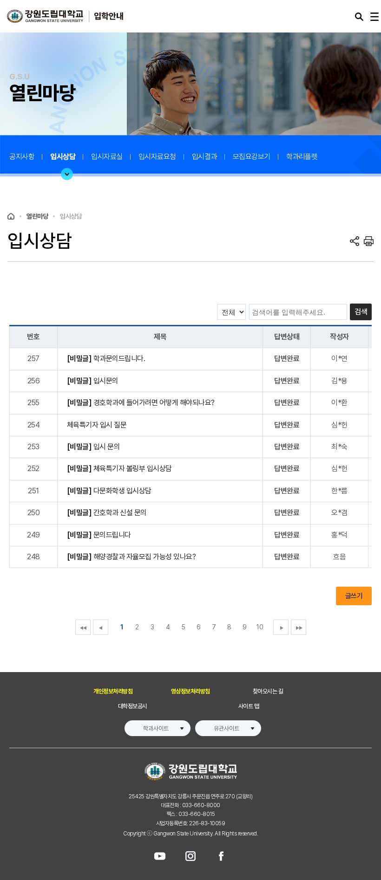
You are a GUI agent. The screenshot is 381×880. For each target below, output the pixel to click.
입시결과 (204, 156)
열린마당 (37, 216)
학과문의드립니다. (106, 358)
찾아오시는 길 (268, 691)
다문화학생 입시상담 (109, 490)
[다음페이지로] (281, 627)
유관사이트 (226, 728)
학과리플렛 (302, 156)
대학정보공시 (132, 706)
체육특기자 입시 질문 (97, 425)
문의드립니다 (99, 535)
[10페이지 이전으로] (83, 627)
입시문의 (92, 380)
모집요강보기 (251, 156)
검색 (361, 311)
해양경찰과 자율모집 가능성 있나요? (131, 556)
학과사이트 (156, 728)
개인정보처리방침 (112, 691)
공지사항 (21, 156)
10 (259, 627)
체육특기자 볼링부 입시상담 (119, 468)
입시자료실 (107, 156)
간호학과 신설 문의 (107, 512)
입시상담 (62, 156)
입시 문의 (93, 446)
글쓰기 (354, 596)
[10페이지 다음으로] (298, 627)
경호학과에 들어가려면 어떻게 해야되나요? (141, 402)
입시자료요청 (157, 156)
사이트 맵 (248, 706)
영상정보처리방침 (190, 691)
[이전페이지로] (100, 627)
